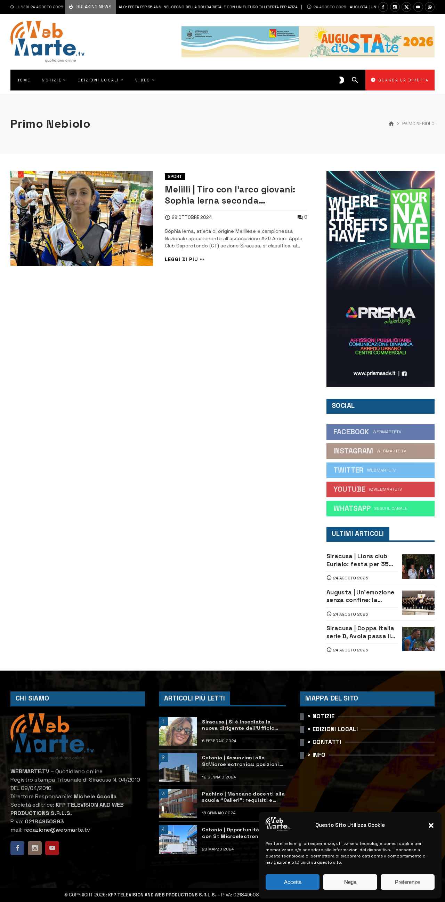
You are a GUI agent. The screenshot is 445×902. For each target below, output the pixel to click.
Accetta (292, 882)
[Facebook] (383, 7)
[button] (431, 825)
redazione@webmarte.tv (57, 829)
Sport (175, 177)
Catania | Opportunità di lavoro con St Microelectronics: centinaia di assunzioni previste (243, 832)
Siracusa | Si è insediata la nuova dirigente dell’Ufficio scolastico (238, 725)
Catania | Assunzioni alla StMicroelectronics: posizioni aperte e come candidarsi (240, 760)
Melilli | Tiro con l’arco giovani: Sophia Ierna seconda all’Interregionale (230, 195)
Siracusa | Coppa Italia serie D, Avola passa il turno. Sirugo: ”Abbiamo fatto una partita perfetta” (360, 632)
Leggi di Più (181, 259)
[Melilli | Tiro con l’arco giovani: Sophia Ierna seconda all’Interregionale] (81, 218)
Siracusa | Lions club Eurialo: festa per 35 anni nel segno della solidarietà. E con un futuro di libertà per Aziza (153, 7)
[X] (406, 7)
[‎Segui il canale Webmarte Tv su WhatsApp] (430, 7)
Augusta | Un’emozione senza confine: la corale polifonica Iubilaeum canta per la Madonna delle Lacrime (361, 596)
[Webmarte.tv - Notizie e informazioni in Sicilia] (47, 42)
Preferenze (407, 882)
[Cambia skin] (341, 80)
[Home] (391, 124)
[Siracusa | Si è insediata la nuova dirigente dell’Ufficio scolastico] (178, 731)
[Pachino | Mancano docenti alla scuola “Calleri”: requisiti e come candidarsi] (178, 803)
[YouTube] (418, 7)
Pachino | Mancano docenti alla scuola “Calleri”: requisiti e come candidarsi (243, 797)
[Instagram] (395, 7)
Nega (350, 882)
